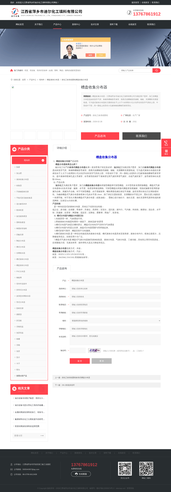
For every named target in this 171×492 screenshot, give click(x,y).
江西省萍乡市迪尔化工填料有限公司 (39, 2)
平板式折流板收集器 (24, 198)
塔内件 (41, 80)
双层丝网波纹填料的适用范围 (27, 426)
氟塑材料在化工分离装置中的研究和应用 (30, 419)
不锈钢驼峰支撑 (22, 192)
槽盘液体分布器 (53, 80)
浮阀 (18, 345)
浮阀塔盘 (19, 327)
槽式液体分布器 (22, 259)
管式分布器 (20, 302)
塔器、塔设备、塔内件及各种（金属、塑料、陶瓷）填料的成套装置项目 (53, 70)
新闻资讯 (78, 453)
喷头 (18, 370)
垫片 (18, 357)
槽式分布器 (20, 247)
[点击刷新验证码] (94, 350)
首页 (24, 80)
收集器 (19, 185)
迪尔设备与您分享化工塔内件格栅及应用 (30, 405)
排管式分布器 (21, 290)
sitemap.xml (120, 488)
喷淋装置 (19, 210)
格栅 (18, 339)
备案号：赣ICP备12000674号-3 (102, 488)
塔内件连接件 (21, 284)
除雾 (18, 167)
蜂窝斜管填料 (21, 228)
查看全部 (18, 436)
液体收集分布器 (22, 179)
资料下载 (114, 24)
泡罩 (18, 351)
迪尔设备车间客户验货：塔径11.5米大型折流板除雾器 (30, 398)
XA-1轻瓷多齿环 (68, 385)
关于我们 (39, 24)
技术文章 (95, 24)
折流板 (19, 321)
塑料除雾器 (20, 222)
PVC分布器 (20, 271)
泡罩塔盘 (19, 333)
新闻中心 (76, 24)
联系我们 (155, 2)
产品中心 (57, 24)
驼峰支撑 (19, 308)
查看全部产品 (21, 376)
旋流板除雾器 (21, 216)
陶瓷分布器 (20, 241)
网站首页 (20, 24)
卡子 (18, 363)
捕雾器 (19, 314)
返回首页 (135, 2)
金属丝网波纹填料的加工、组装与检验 (30, 412)
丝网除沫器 (20, 253)
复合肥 (19, 173)
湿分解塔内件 (21, 204)
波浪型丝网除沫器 (23, 296)
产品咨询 (100, 136)
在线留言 (145, 2)
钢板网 (19, 278)
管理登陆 (130, 488)
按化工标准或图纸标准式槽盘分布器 (76, 378)
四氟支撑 (19, 235)
